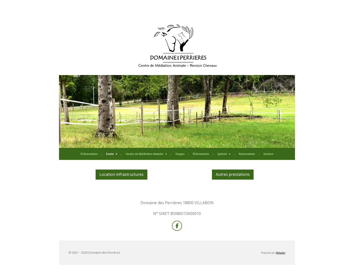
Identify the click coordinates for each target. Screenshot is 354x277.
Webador (280, 252)
